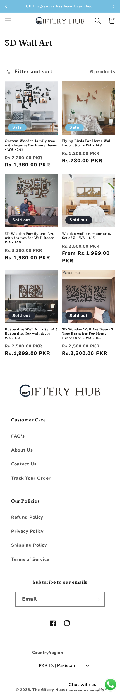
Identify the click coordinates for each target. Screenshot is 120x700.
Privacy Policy (27, 531)
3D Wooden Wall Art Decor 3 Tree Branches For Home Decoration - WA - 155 (87, 333)
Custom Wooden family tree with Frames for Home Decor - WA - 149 (31, 145)
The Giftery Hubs (48, 689)
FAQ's (18, 436)
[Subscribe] (97, 599)
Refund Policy (27, 517)
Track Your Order (31, 478)
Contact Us (24, 464)
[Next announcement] (114, 6)
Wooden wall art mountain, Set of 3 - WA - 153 (86, 235)
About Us (22, 450)
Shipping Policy (29, 545)
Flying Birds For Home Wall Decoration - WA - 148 (87, 143)
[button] (8, 21)
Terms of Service (30, 559)
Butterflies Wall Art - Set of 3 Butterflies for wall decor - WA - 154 (31, 333)
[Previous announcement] (6, 6)
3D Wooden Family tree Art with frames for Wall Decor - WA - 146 (31, 237)
